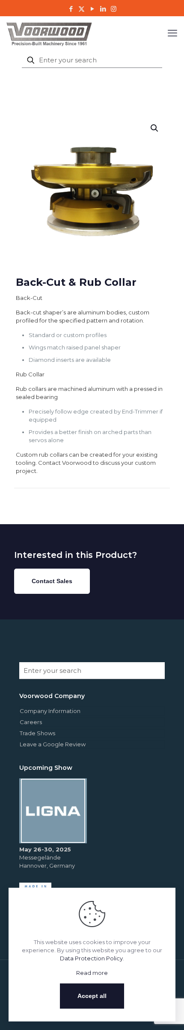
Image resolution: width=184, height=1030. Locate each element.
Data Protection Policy (91, 958)
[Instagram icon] (113, 9)
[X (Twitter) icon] (81, 9)
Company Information (50, 710)
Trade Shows (37, 733)
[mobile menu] (172, 33)
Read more (92, 972)
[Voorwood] (49, 33)
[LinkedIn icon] (103, 9)
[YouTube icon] (92, 9)
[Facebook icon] (71, 9)
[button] (154, 128)
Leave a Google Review (53, 744)
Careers (31, 722)
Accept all (92, 995)
